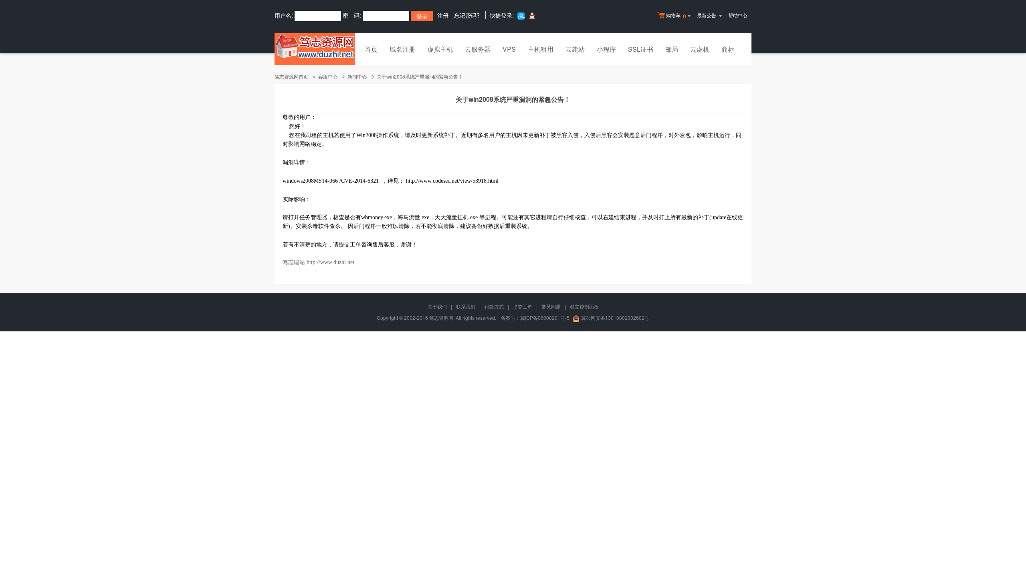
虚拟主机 (440, 49)
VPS (509, 49)
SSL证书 (640, 49)
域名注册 (402, 49)
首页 (371, 49)
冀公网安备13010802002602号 (615, 317)
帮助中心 (737, 15)
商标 (727, 49)
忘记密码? (467, 15)
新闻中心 (357, 76)
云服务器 (478, 49)
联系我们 (465, 306)
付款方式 (494, 306)
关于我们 (437, 306)
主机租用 (540, 49)
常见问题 (551, 306)
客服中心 (327, 76)
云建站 (575, 49)
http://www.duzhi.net (330, 262)
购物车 (676, 16)
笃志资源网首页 (291, 76)
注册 (442, 15)
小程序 (606, 49)
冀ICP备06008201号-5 (545, 317)
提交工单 (522, 306)
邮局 (671, 49)
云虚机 (699, 49)
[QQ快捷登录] (531, 15)
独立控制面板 (584, 306)
